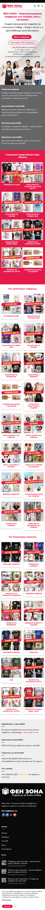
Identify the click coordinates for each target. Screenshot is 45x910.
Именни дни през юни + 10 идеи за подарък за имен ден (23, 880)
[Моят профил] (35, 6)
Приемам (7, 906)
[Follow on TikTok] (11, 815)
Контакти (7, 849)
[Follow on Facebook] (3, 815)
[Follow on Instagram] (7, 815)
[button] (38, 6)
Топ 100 (5, 841)
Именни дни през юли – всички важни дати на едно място (25, 871)
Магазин (5, 837)
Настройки (6, 900)
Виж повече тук (31, 732)
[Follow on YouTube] (15, 815)
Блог (4, 845)
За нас (4, 833)
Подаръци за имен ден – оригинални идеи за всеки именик (24, 862)
